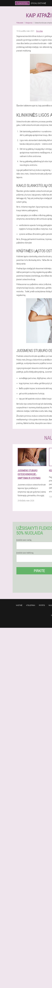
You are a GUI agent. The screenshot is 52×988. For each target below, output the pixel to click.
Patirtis (42, 605)
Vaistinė (19, 605)
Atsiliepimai (30, 605)
